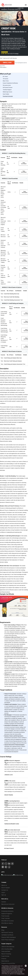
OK (26, 965)
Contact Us (4, 890)
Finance (6, 8)
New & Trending (6, 953)
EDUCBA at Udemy (7, 923)
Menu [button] (24, 4)
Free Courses (5, 916)
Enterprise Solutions (7, 911)
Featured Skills (5, 951)
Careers (3, 901)
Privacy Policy (20, 973)
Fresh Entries (5, 956)
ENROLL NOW (7, 62)
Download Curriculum (8, 96)
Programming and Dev (8, 963)
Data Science (5, 961)
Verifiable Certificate (7, 935)
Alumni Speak (5, 887)
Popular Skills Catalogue (8, 937)
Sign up (3, 895)
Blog (2, 930)
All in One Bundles (6, 949)
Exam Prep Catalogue (7, 939)
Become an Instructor (7, 904)
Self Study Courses (13, 8)
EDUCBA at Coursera (7, 920)
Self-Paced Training (7, 932)
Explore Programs (6, 913)
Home (2, 8)
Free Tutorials (5, 918)
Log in (3, 892)
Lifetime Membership (7, 946)
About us (4, 885)
